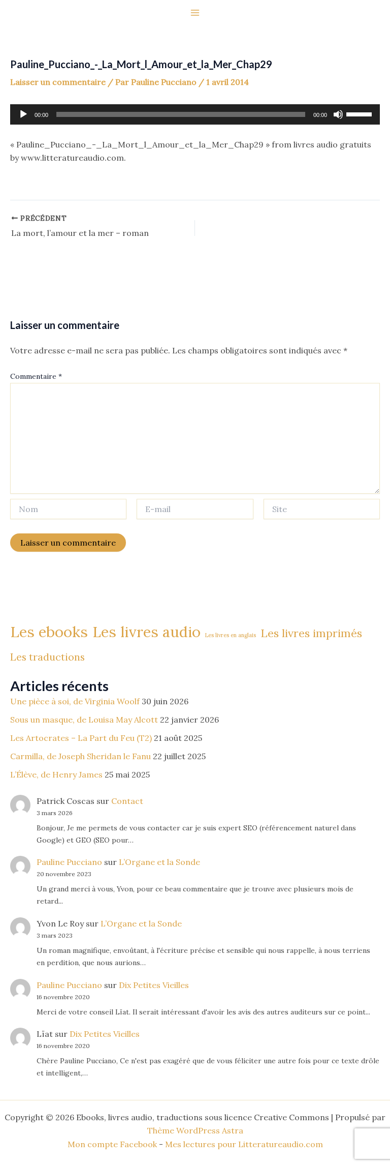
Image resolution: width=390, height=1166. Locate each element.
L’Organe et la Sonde (159, 862)
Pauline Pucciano (69, 862)
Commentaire (36, 376)
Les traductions (47, 656)
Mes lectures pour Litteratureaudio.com (244, 1144)
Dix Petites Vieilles (154, 985)
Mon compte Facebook (112, 1144)
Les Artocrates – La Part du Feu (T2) (81, 738)
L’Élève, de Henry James (56, 774)
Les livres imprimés (311, 633)
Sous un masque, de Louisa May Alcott (84, 719)
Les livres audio (146, 631)
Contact (127, 801)
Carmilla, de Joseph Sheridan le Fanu (80, 756)
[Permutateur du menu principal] (195, 13)
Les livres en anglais (230, 635)
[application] (195, 114)
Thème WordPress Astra (195, 1130)
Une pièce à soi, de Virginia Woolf (75, 701)
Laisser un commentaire (58, 82)
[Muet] (338, 114)
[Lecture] (23, 114)
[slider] (360, 113)
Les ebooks (49, 631)
